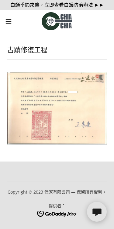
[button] (10, 21)
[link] (57, 21)
